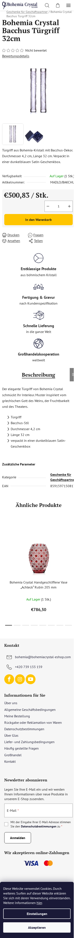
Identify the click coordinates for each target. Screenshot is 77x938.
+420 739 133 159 (28, 667)
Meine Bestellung (17, 716)
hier (39, 903)
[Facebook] (9, 679)
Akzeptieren (37, 927)
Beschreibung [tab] (38, 374)
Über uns (10, 703)
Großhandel (13, 755)
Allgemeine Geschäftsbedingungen (30, 709)
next (72, 545)
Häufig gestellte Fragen (21, 748)
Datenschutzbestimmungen (24, 729)
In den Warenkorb (38, 219)
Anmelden (17, 838)
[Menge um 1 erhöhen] (69, 206)
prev (4, 545)
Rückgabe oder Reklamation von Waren (33, 722)
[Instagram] (20, 679)
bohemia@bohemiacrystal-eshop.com (43, 657)
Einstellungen (37, 914)
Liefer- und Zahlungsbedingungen (29, 742)
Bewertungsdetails (15, 56)
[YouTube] (31, 679)
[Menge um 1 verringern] (48, 206)
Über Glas (11, 735)
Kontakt (10, 761)
